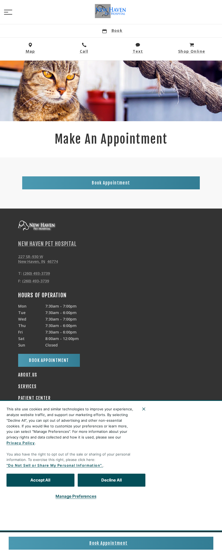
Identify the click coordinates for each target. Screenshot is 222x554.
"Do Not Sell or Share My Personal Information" (54, 465)
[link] (111, 11)
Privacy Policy (20, 443)
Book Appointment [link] (108, 543)
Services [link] (27, 386)
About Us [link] (27, 374)
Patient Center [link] (34, 397)
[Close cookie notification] (144, 409)
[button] (8, 12)
